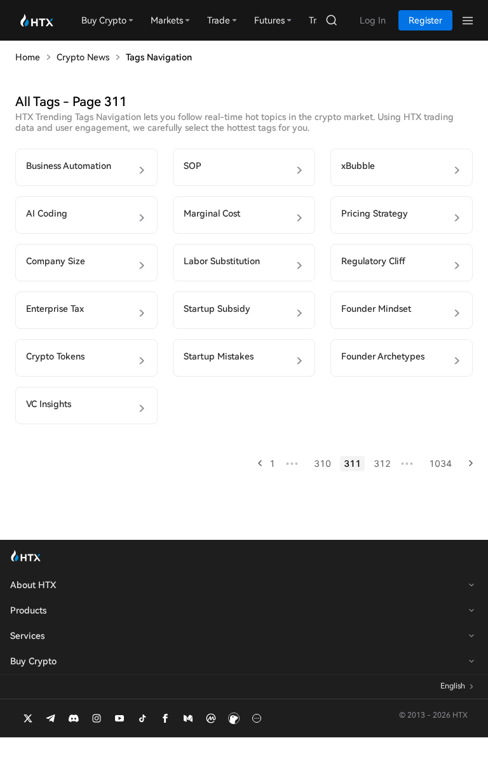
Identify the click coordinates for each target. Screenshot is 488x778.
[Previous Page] (256, 463)
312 (382, 463)
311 (352, 463)
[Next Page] (467, 463)
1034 (440, 463)
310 (322, 463)
